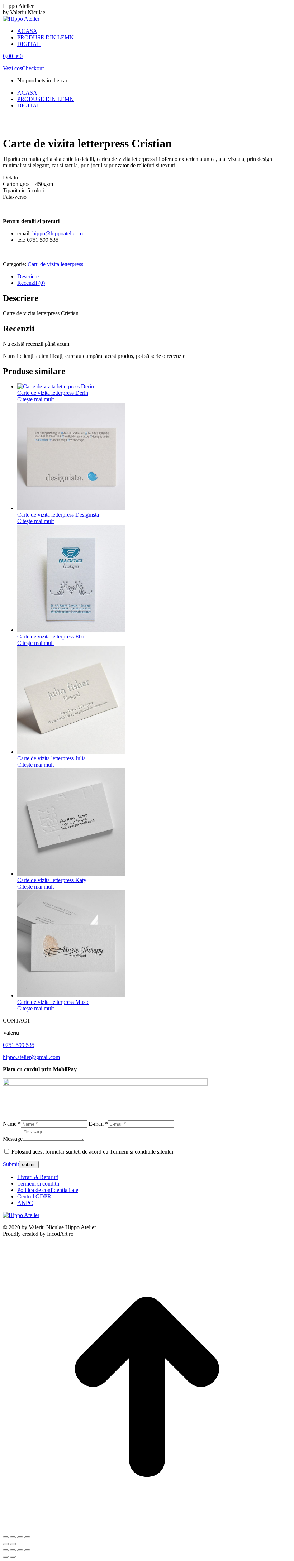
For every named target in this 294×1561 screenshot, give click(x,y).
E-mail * (98, 1124)
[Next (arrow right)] (13, 1557)
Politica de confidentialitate (47, 1190)
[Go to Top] (147, 1529)
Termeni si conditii (38, 1184)
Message (13, 1139)
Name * (12, 1124)
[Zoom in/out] (27, 1550)
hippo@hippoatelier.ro (57, 233)
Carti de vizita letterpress (55, 264)
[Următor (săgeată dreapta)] (13, 1544)
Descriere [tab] (28, 276)
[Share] (13, 1550)
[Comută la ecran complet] (13, 1537)
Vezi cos (12, 68)
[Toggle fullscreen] (20, 1550)
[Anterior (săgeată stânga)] (6, 1544)
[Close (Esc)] (6, 1550)
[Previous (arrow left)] (6, 1557)
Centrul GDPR (34, 1196)
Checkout (33, 68)
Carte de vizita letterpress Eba (50, 636)
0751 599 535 (18, 1045)
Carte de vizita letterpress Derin (52, 393)
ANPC (25, 1203)
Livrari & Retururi (37, 1177)
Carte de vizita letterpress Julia (51, 758)
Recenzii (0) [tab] (31, 283)
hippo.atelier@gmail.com (31, 1057)
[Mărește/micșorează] (6, 1537)
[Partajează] (20, 1537)
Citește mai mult (35, 399)
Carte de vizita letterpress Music (53, 1002)
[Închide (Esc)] (27, 1537)
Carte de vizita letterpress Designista (58, 515)
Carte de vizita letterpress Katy (51, 880)
